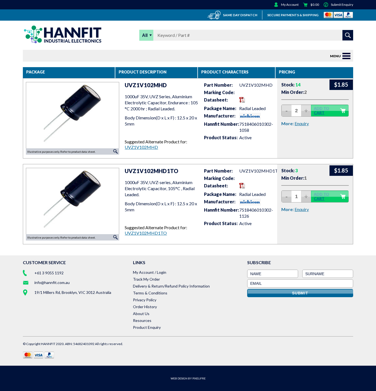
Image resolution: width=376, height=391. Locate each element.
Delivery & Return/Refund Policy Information (171, 286)
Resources (142, 320)
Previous (27, 115)
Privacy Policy (144, 299)
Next (117, 115)
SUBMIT (300, 293)
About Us (141, 313)
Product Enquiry (147, 327)
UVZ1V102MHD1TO (146, 233)
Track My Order (146, 279)
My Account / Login (149, 272)
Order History (145, 306)
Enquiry (302, 123)
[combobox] (247, 35)
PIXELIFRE (199, 378)
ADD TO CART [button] (321, 110)
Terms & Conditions (150, 293)
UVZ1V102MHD (141, 147)
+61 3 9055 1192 (49, 272)
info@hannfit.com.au (52, 282)
